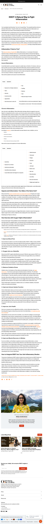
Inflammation (6, 8)
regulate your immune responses (15, 294)
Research (5, 231)
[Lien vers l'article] (11, 442)
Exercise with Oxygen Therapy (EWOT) (19, 44)
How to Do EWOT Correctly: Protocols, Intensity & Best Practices (31, 449)
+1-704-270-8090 (4, 507)
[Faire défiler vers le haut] (42, 523)
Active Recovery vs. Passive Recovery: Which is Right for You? (10, 449)
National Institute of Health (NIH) (10, 52)
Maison (2, 8)
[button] (2, 5)
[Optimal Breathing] (8, 5)
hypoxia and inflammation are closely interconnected (20, 193)
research (9, 130)
